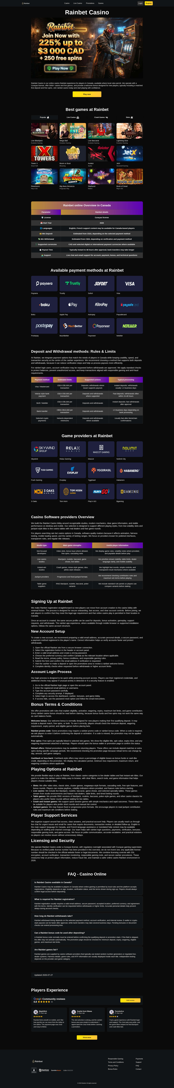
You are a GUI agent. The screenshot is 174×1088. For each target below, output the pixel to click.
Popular (43, 117)
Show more (87, 1037)
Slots (128, 117)
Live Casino (71, 117)
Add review (130, 1000)
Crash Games (99, 117)
